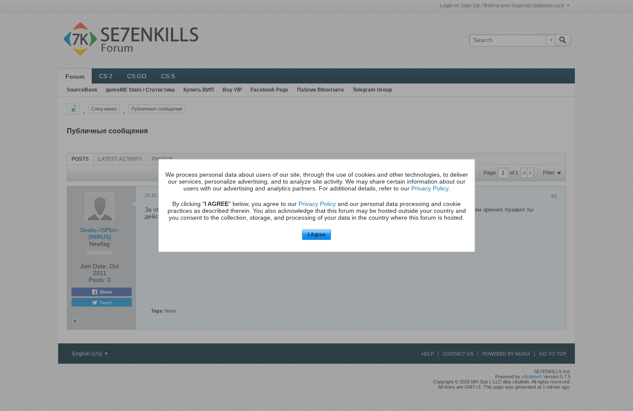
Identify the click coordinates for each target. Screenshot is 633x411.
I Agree (317, 235)
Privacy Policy (429, 188)
